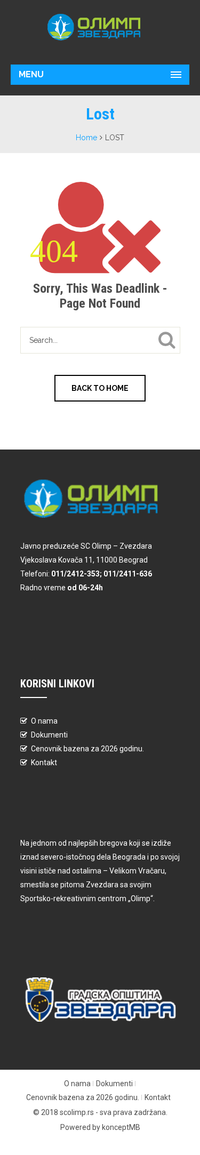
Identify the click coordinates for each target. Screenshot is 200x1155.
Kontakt (44, 762)
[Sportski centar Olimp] (100, 27)
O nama (44, 721)
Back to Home (100, 388)
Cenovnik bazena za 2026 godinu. (87, 748)
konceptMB (121, 1127)
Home (86, 137)
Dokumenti (49, 735)
